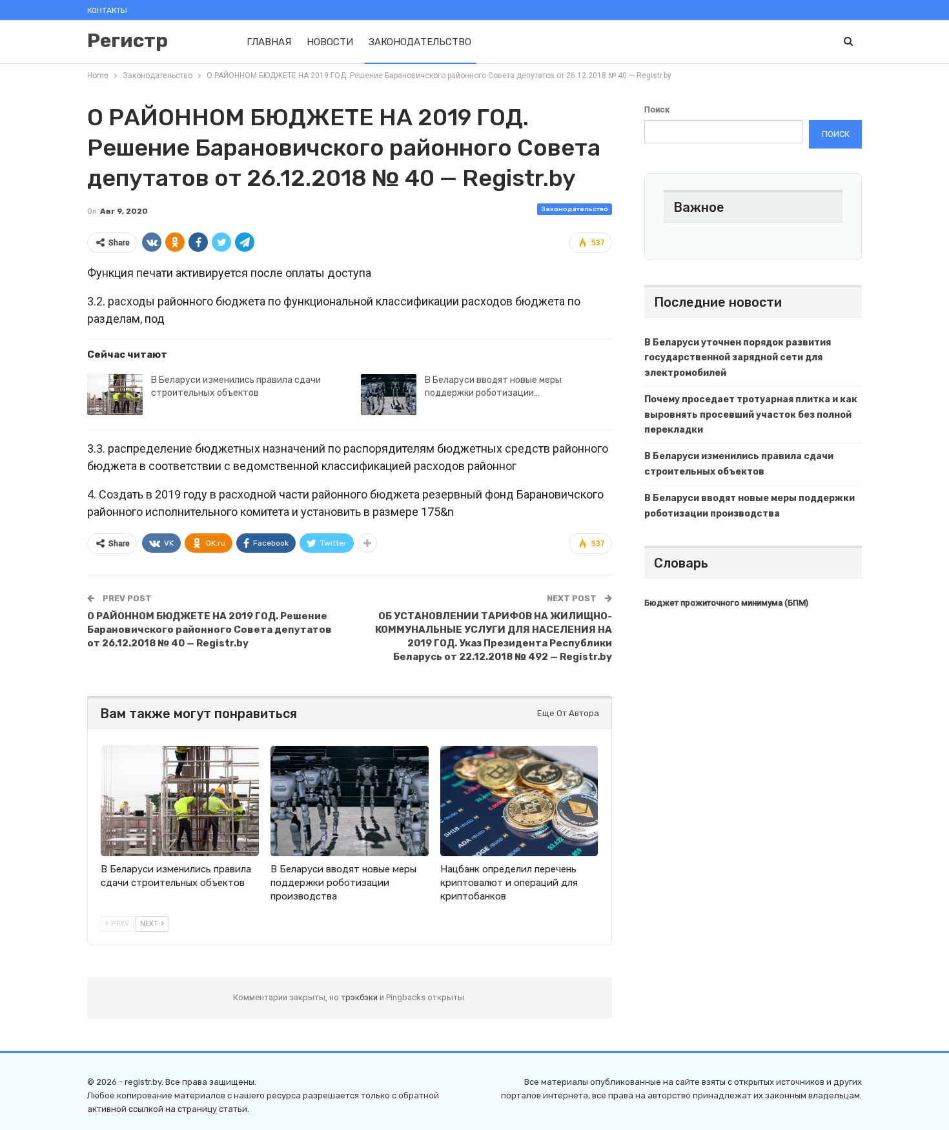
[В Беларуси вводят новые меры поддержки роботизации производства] (388, 394)
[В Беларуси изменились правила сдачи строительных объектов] (115, 394)
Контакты (107, 10)
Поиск (656, 109)
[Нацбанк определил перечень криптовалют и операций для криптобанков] (519, 801)
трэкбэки (360, 997)
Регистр (127, 40)
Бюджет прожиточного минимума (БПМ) (726, 603)
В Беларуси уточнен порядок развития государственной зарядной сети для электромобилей (737, 358)
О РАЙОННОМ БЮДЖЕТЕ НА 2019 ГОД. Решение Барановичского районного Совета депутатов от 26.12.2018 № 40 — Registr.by (209, 629)
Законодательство (420, 42)
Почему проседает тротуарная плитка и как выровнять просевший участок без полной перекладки (750, 415)
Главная (269, 42)
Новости (330, 42)
